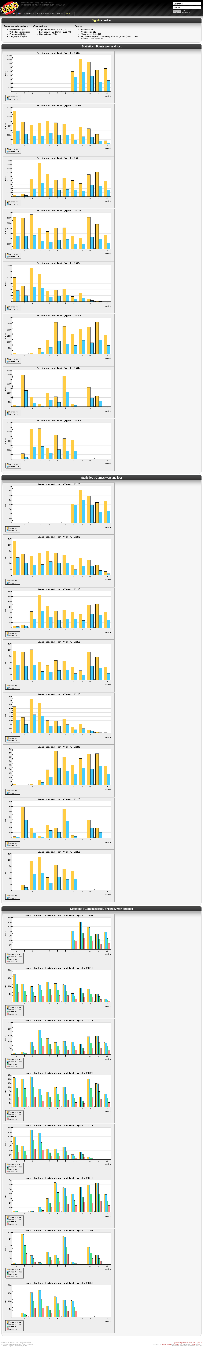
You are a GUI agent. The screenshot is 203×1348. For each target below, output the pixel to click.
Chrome (176, 1344)
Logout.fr (199, 1343)
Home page (29, 14)
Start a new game (45, 14)
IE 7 (200, 1344)
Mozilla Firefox (166, 1344)
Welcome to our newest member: (42, 5)
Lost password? (186, 11)
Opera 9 (193, 1344)
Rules (60, 14)
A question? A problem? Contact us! (184, 1343)
